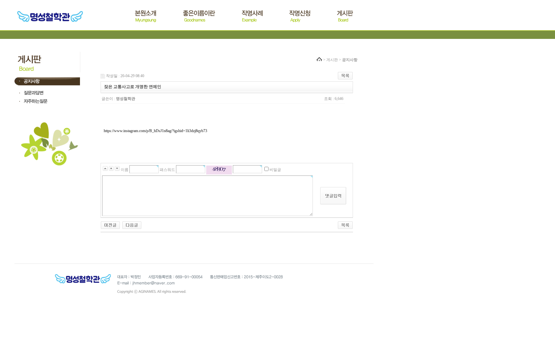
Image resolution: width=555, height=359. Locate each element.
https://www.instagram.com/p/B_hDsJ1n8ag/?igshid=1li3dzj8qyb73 (155, 131)
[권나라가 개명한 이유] (110, 224)
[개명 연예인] (132, 224)
